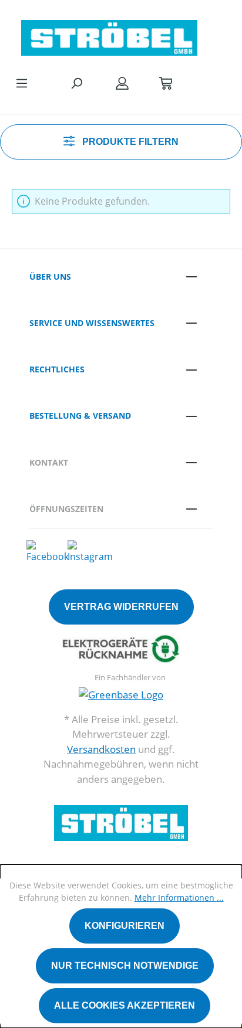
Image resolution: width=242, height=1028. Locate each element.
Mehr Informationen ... (179, 897)
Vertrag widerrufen (121, 607)
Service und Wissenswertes (91, 322)
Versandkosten (101, 749)
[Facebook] (47, 551)
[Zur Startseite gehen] (109, 35)
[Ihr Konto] (122, 82)
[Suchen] (76, 82)
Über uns (50, 276)
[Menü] (21, 82)
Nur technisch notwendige (125, 966)
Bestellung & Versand (80, 415)
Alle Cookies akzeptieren (124, 1005)
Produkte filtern (129, 142)
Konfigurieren (124, 926)
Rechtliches (57, 369)
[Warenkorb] (165, 82)
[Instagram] (90, 551)
